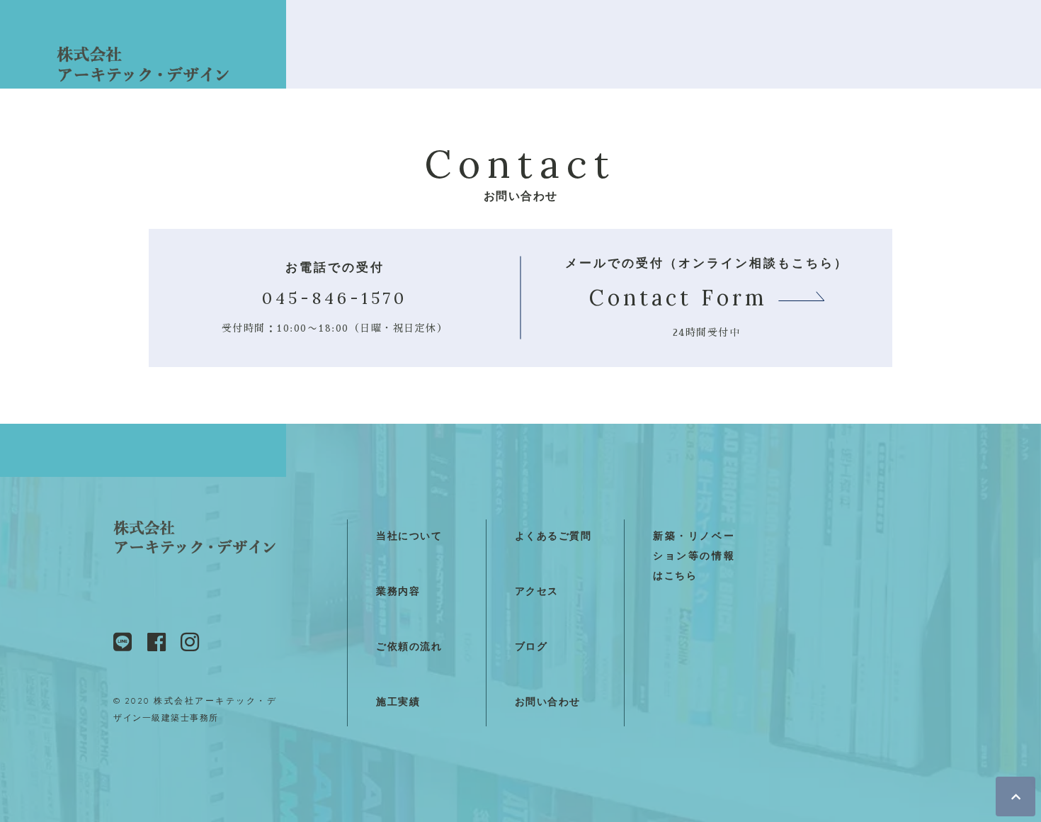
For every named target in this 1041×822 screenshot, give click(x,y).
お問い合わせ (548, 702)
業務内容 (398, 591)
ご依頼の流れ (409, 646)
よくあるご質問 (553, 536)
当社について (409, 536)
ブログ (531, 646)
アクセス (537, 591)
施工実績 (398, 702)
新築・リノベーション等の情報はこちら (693, 556)
